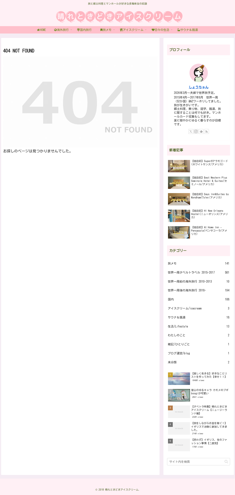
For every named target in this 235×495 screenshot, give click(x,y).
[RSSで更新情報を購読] (206, 131)
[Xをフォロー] (190, 131)
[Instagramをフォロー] (196, 131)
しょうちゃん (199, 87)
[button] (226, 461)
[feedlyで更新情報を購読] (201, 131)
